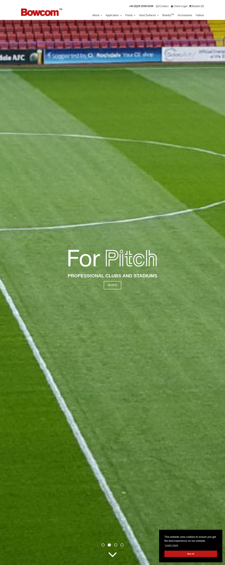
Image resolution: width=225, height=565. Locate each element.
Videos (200, 15)
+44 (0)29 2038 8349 (141, 6)
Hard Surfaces (147, 15)
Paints (129, 15)
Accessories (185, 15)
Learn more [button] (171, 545)
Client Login (180, 6)
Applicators (112, 15)
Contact (163, 6)
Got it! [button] (190, 553)
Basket (197, 6)
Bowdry (168, 15)
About (96, 15)
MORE (112, 285)
